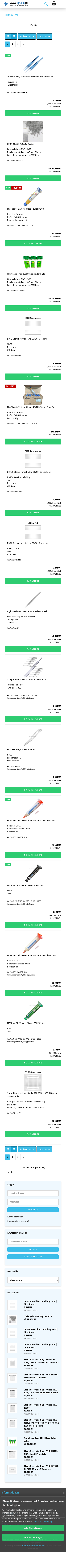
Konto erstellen (15, 1216)
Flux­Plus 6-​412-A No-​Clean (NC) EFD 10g (25, 208)
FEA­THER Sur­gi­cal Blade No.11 (21, 749)
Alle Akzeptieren (33, 1528)
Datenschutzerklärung (42, 1521)
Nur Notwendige (33, 1537)
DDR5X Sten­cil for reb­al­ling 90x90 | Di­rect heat (28, 471)
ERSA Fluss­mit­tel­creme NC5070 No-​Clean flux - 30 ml (31, 955)
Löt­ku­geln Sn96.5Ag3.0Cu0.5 (20, 143)
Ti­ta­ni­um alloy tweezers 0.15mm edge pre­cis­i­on (30, 76)
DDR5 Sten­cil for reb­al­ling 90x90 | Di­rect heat (28, 338)
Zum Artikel (33, 113)
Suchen (33, 1249)
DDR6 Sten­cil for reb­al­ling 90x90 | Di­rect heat (28, 543)
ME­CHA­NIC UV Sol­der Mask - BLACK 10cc (26, 885)
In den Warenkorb (33, 243)
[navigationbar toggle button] (62, 4)
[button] (8, 36)
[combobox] (27, 36)
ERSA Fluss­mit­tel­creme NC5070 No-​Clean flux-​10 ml (31, 820)
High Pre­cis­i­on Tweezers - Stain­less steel (27, 611)
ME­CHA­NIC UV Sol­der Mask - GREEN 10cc (26, 1023)
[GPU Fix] (14, 4)
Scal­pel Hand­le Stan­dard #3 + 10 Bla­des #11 (28, 679)
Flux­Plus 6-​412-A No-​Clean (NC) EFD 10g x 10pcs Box (31, 407)
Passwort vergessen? (18, 1221)
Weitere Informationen (33, 1545)
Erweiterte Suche (33, 1256)
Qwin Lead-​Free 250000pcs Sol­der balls (26, 273)
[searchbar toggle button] (46, 4)
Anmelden (33, 1209)
